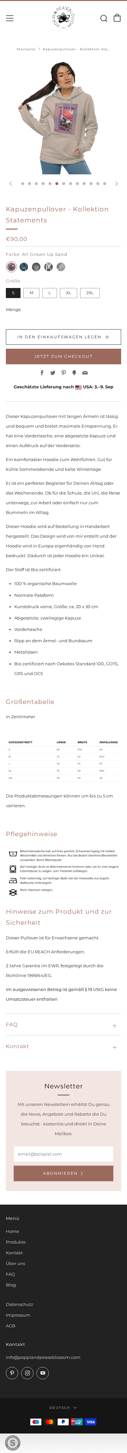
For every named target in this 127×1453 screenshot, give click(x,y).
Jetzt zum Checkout (64, 356)
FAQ (10, 1274)
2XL (89, 293)
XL (68, 293)
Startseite (26, 49)
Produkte (16, 1242)
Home (12, 1231)
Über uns (15, 1263)
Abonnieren (60, 1173)
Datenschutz (19, 1304)
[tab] (22, 183)
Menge (13, 309)
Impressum (18, 1315)
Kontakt (14, 1252)
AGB (10, 1325)
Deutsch (59, 1407)
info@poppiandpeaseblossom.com (43, 1357)
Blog (11, 1284)
